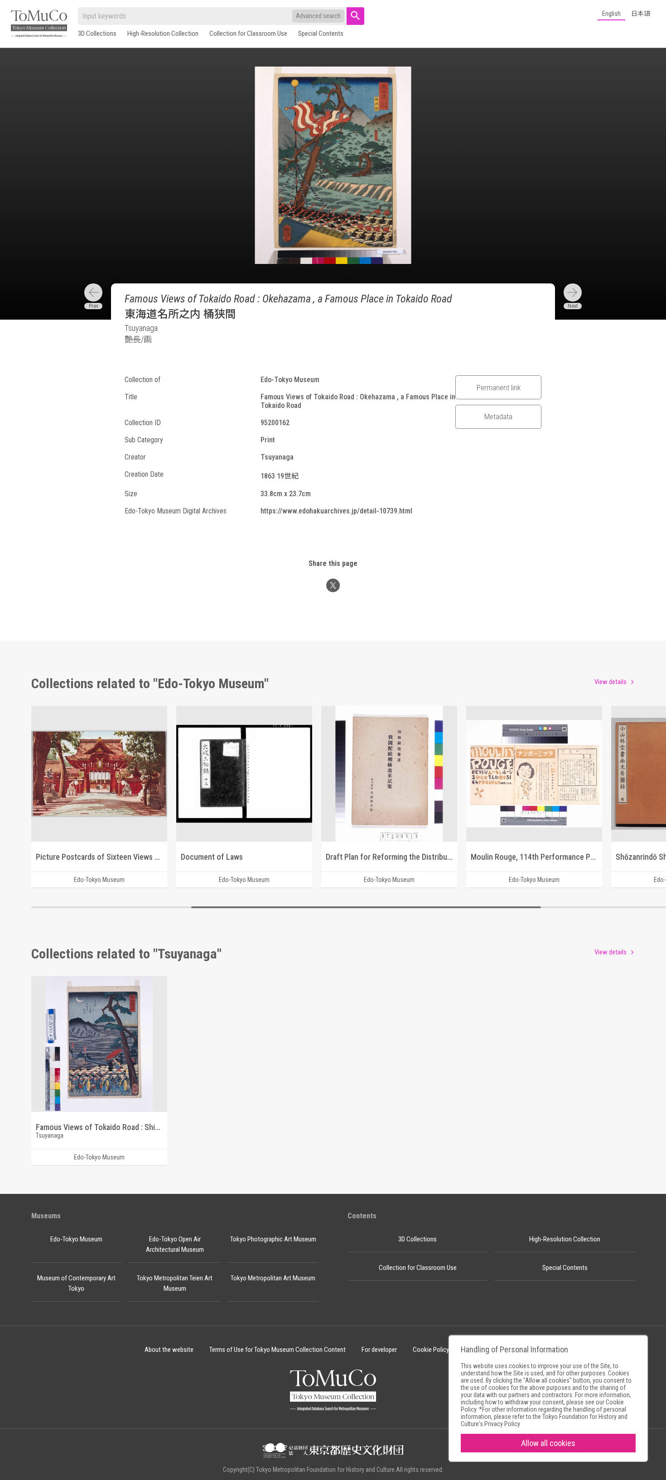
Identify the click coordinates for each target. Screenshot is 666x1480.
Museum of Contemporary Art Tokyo (76, 1283)
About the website (169, 1350)
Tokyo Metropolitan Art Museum (273, 1278)
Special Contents (320, 33)
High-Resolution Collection (162, 33)
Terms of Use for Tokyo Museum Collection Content (277, 1350)
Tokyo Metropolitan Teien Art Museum (174, 1283)
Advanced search (318, 16)
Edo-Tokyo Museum (76, 1239)
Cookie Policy (431, 1350)
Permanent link (499, 387)
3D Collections (97, 33)
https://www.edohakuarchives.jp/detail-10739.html (336, 511)
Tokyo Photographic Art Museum (273, 1239)
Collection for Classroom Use (248, 33)
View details (610, 682)
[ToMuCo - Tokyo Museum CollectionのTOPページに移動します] (39, 24)
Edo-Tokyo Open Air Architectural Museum (175, 1244)
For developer (379, 1350)
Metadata (498, 416)
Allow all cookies (548, 1443)
